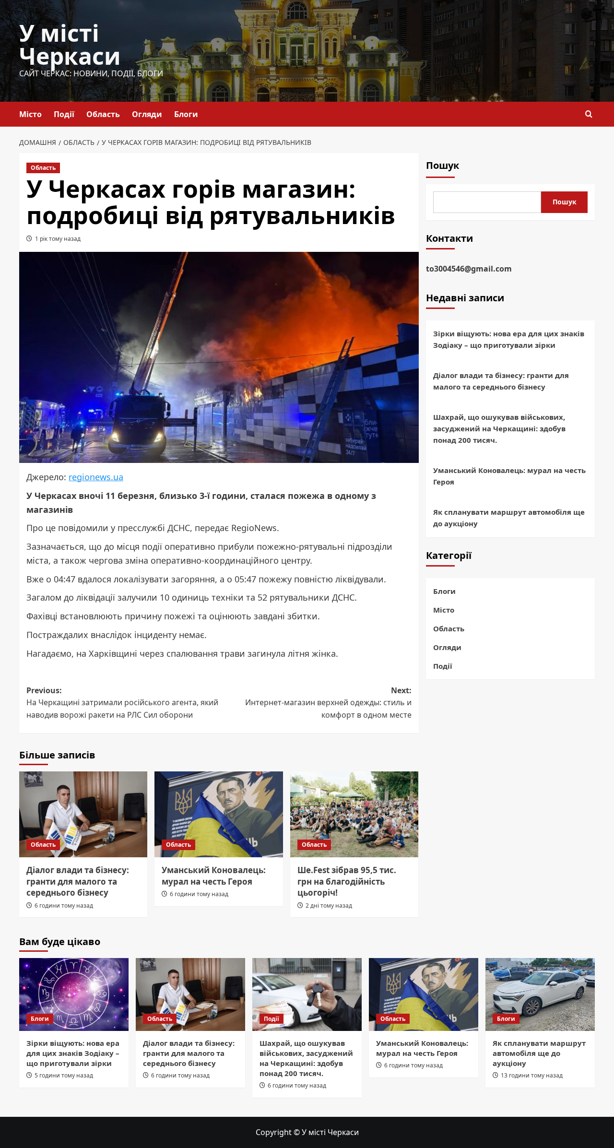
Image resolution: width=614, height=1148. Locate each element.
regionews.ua (96, 477)
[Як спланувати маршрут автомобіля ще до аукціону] (540, 994)
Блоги (186, 114)
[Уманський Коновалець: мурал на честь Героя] (218, 814)
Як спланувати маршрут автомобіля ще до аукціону (509, 518)
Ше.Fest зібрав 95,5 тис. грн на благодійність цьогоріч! (346, 881)
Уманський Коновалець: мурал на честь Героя (214, 875)
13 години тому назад (532, 1075)
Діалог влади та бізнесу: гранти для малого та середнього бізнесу (77, 881)
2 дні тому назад (329, 905)
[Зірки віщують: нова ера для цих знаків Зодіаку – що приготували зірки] (74, 994)
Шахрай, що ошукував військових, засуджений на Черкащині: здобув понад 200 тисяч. (499, 429)
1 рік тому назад (58, 239)
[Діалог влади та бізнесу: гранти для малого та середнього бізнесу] (83, 814)
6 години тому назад (64, 905)
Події (64, 114)
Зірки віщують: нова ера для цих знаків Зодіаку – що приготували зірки (508, 339)
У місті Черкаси (70, 44)
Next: (328, 702)
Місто (30, 114)
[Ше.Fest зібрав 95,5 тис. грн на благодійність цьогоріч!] (354, 814)
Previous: (122, 702)
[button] (589, 114)
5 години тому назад (64, 1075)
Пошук (442, 165)
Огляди (147, 114)
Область (103, 114)
